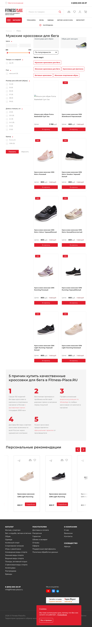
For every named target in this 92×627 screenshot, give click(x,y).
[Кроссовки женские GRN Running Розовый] (46, 271)
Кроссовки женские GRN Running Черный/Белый (72, 289)
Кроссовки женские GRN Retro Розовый (44, 173)
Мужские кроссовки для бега (47, 63)
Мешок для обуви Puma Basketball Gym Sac (44, 115)
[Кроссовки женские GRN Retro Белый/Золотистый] (73, 213)
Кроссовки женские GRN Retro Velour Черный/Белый (45, 231)
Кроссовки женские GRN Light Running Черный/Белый (44, 348)
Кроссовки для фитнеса (73, 69)
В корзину (46, 129)
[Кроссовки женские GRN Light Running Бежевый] (73, 329)
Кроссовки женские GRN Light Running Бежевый (72, 347)
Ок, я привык (46, 620)
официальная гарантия (43, 430)
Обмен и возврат (39, 539)
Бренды (8, 574)
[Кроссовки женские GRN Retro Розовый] (46, 155)
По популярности (43, 52)
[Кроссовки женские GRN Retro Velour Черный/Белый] (46, 213)
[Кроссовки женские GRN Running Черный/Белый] (73, 271)
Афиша (67, 546)
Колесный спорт (12, 543)
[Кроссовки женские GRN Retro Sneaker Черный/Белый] (73, 155)
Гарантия (36, 536)
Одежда (8, 539)
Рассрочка (37, 533)
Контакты (68, 536)
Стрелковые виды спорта (16, 565)
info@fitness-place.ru (14, 589)
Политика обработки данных (45, 552)
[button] (83, 449)
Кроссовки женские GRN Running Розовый (44, 289)
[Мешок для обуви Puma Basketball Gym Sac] (46, 98)
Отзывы (35, 543)
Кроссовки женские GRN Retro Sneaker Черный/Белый (72, 174)
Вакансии (68, 533)
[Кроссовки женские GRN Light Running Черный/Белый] (46, 329)
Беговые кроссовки (43, 75)
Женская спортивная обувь (66, 75)
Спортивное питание (14, 546)
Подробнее (30, 504)
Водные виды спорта (14, 558)
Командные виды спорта (16, 552)
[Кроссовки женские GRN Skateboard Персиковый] (73, 98)
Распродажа (10, 571)
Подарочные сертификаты (44, 549)
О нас (66, 530)
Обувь (8, 536)
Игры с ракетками (13, 549)
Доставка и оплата (40, 530)
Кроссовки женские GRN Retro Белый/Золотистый (72, 231)
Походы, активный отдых (16, 561)
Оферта (35, 546)
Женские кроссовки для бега (47, 69)
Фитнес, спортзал (12, 530)
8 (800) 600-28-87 (79, 3)
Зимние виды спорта (14, 555)
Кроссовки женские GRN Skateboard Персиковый (72, 115)
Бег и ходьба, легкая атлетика (18, 533)
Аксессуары (10, 568)
